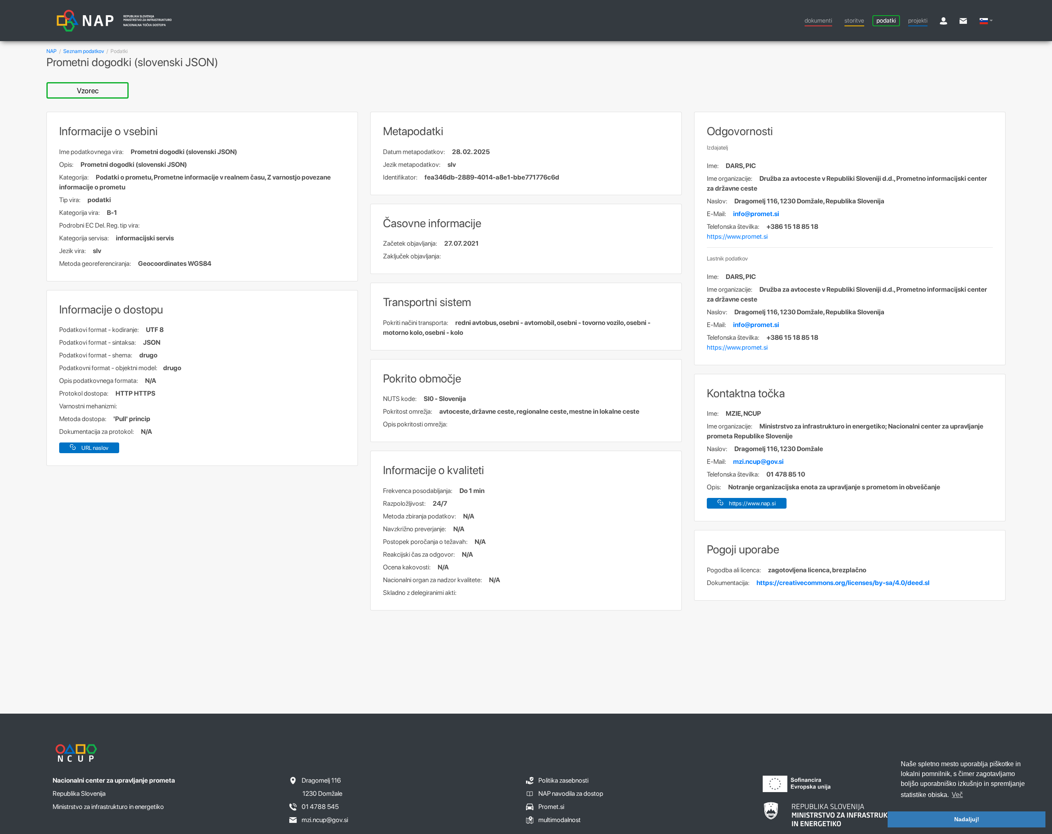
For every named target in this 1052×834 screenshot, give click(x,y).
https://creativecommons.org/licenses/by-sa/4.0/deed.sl (843, 583)
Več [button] (957, 794)
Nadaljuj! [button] (966, 819)
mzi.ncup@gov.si (758, 461)
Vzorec (88, 90)
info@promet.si (756, 214)
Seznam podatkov (83, 51)
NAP (51, 51)
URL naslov (94, 448)
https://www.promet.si (737, 236)
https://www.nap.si (752, 503)
